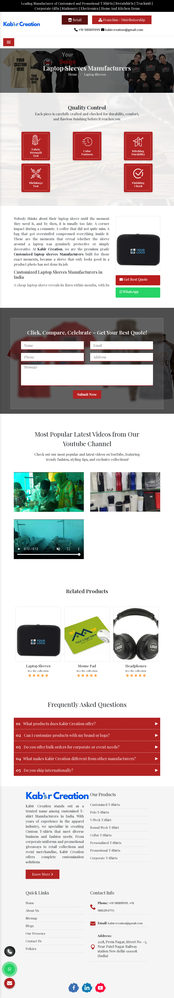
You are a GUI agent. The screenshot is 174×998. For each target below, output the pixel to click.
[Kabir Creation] (21, 23)
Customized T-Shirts (105, 804)
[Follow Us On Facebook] (73, 987)
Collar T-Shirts (101, 835)
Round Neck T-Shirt (104, 827)
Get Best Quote (135, 279)
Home (72, 74)
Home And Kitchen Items (120, 8)
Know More (41, 874)
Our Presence (36, 933)
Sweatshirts (124, 3)
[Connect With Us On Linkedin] (87, 987)
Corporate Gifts (47, 8)
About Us (32, 910)
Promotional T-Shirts (105, 850)
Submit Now (87, 394)
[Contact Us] (9, 954)
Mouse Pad (87, 665)
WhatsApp (130, 291)
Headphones (135, 665)
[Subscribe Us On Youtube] (100, 987)
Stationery (70, 8)
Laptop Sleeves (38, 665)
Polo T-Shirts (99, 812)
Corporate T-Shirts (104, 858)
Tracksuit (143, 3)
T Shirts (106, 3)
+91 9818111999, (119, 903)
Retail (76, 20)
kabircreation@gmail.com (123, 30)
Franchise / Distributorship (123, 20)
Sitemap (31, 918)
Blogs (30, 926)
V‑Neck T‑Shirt (100, 820)
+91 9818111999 (89, 30)
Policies (31, 949)
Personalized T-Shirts (105, 843)
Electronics (90, 8)
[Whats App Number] (9, 969)
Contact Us (34, 941)
